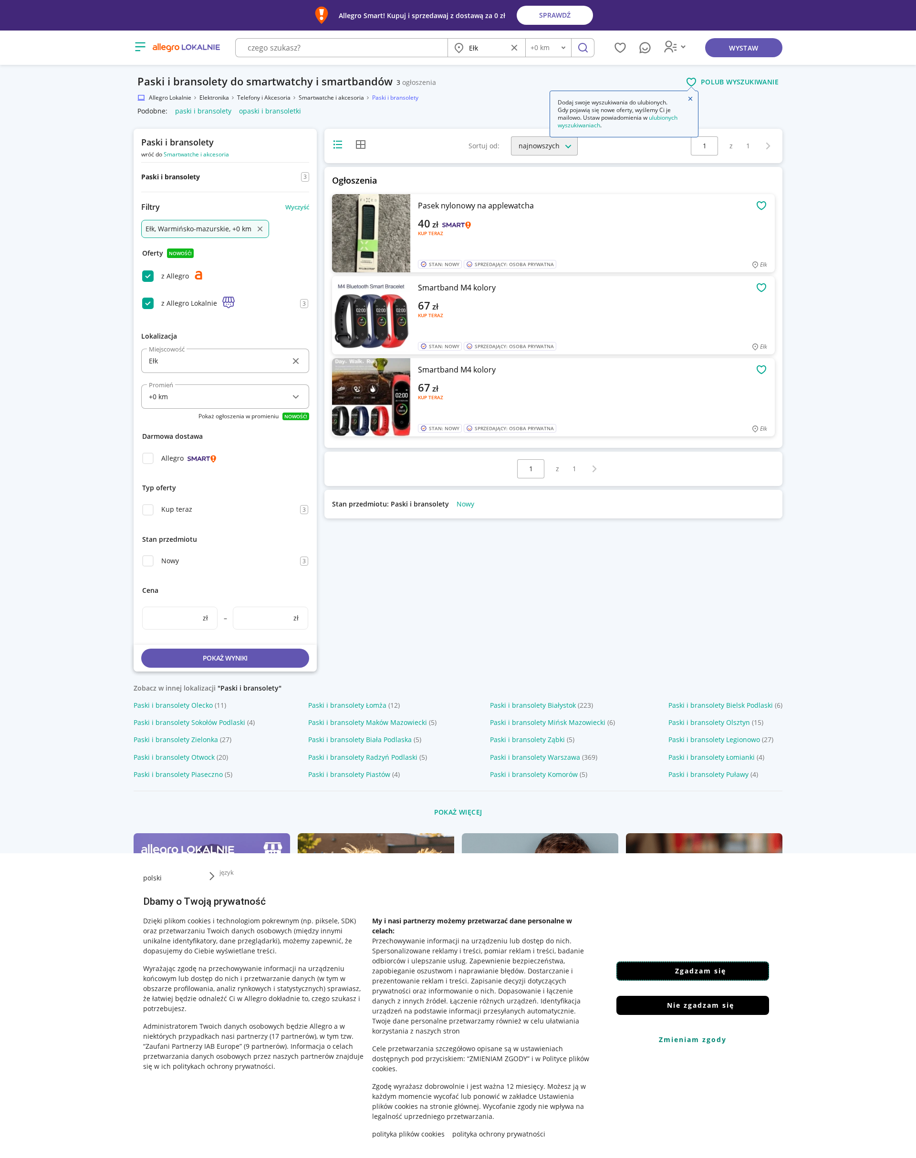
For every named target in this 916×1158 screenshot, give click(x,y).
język (226, 872)
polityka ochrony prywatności (498, 1133)
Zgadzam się (700, 970)
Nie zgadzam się (700, 1005)
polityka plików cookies (408, 1133)
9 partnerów (265, 1046)
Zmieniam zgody (693, 1039)
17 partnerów (292, 1036)
